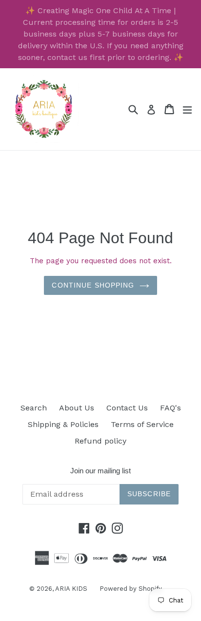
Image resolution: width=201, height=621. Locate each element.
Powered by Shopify (131, 588)
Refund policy (100, 441)
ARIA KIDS (71, 588)
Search (33, 407)
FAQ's (170, 407)
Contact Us (127, 407)
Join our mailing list (100, 470)
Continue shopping (93, 285)
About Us (76, 407)
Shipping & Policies (63, 424)
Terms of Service (142, 424)
